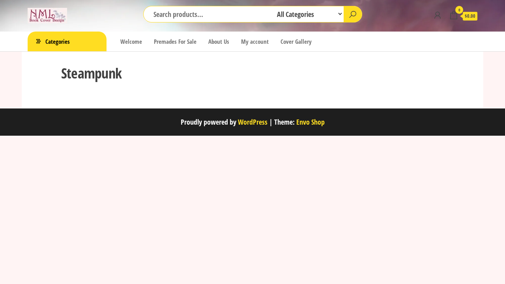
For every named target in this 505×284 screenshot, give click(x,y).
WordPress (252, 122)
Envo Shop (310, 122)
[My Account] (437, 15)
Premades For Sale (175, 41)
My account (255, 41)
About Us (218, 41)
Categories (57, 41)
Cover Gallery (296, 41)
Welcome (131, 41)
